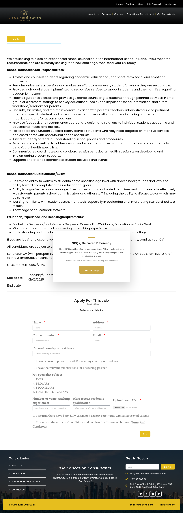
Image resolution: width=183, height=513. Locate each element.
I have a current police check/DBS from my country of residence (77, 361)
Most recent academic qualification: (88, 400)
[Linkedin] (159, 494)
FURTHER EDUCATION (52, 392)
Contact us (170, 3)
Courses (118, 14)
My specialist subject (47, 374)
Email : (98, 335)
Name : (38, 322)
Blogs (141, 3)
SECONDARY (45, 387)
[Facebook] (153, 494)
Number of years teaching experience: (51, 400)
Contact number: (45, 335)
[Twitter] (140, 494)
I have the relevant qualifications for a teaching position (71, 368)
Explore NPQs (91, 271)
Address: (100, 322)
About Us (93, 14)
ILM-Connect (154, 3)
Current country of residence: (54, 348)
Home (119, 3)
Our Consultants (166, 14)
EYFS (39, 379)
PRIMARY (43, 383)
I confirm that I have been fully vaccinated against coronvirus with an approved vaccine (92, 415)
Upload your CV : (126, 400)
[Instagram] (147, 494)
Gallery (130, 3)
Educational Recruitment (140, 14)
